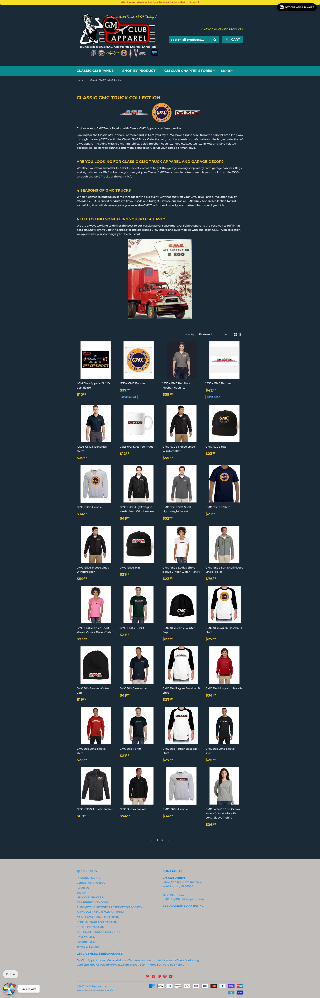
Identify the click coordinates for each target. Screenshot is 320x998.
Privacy (83, 520)
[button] (297, 7)
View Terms (70, 520)
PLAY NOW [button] (96, 532)
